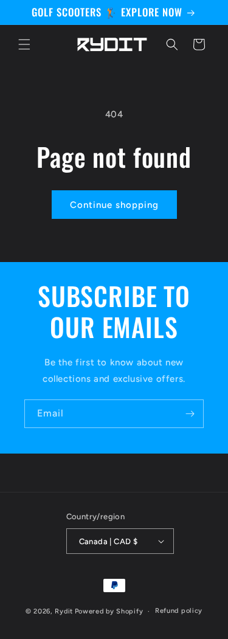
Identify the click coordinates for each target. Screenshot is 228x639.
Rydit (64, 611)
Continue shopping (114, 204)
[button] (24, 44)
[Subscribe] (189, 413)
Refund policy (178, 611)
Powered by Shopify (109, 611)
